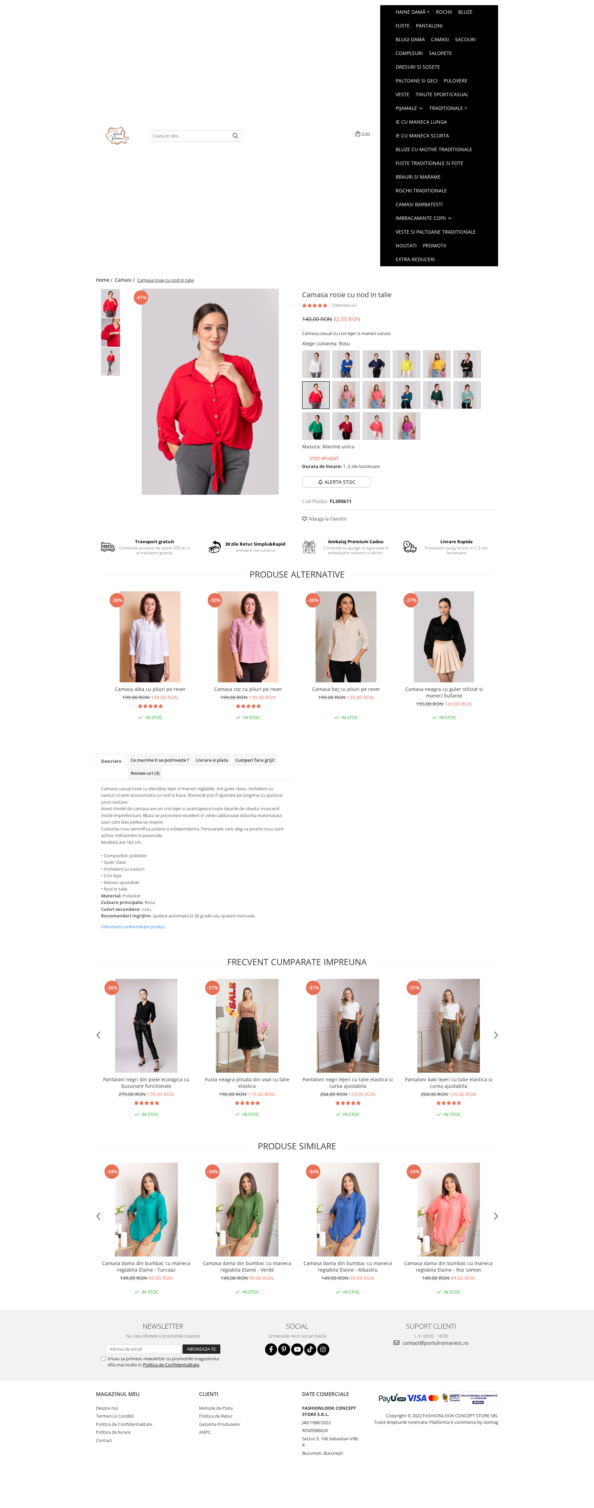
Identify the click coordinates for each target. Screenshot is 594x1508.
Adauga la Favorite (327, 518)
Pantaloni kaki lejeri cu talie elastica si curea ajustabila (448, 1082)
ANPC (205, 1432)
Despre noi (107, 1408)
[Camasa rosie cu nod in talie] (210, 392)
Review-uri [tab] (145, 773)
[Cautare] (235, 136)
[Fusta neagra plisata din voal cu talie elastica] (247, 1026)
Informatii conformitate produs (133, 927)
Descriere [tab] (111, 761)
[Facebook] (271, 1349)
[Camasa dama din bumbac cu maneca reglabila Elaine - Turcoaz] (146, 1209)
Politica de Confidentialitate (171, 1365)
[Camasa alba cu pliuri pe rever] (150, 636)
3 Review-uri (343, 305)
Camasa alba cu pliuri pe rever (150, 689)
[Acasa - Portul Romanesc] (117, 135)
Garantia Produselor (219, 1424)
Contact (104, 1440)
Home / (105, 280)
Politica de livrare (113, 1432)
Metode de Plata (216, 1408)
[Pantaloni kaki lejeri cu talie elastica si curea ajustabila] (448, 1026)
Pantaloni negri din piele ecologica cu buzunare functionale (146, 1082)
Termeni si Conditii (115, 1416)
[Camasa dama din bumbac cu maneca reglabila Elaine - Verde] (247, 1209)
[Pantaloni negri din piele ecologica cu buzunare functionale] (146, 1026)
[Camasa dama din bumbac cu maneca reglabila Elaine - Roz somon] (448, 1209)
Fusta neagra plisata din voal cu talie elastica (247, 1082)
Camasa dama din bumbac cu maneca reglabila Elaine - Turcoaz (146, 1266)
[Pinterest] (284, 1349)
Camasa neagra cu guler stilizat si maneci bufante (444, 692)
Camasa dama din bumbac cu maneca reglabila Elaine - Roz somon (448, 1266)
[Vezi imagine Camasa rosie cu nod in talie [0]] (110, 303)
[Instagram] (323, 1349)
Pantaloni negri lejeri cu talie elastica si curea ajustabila (347, 1082)
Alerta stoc (339, 482)
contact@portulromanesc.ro (435, 1342)
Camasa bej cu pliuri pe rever (346, 689)
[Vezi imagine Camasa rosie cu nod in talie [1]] (110, 332)
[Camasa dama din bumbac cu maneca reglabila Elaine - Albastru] (348, 1209)
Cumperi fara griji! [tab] (255, 760)
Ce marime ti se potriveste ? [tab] (160, 760)
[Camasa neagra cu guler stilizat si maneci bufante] (444, 636)
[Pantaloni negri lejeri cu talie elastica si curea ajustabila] (348, 1026)
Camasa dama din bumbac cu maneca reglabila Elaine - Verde (247, 1266)
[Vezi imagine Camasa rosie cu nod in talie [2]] (110, 361)
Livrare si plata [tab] (212, 760)
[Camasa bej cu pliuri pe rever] (346, 636)
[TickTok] (310, 1349)
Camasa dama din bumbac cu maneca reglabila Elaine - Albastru (348, 1266)
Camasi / (125, 280)
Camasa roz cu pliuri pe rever (248, 689)
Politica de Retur (215, 1416)
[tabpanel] (210, 392)
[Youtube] (297, 1349)
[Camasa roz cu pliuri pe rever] (248, 636)
